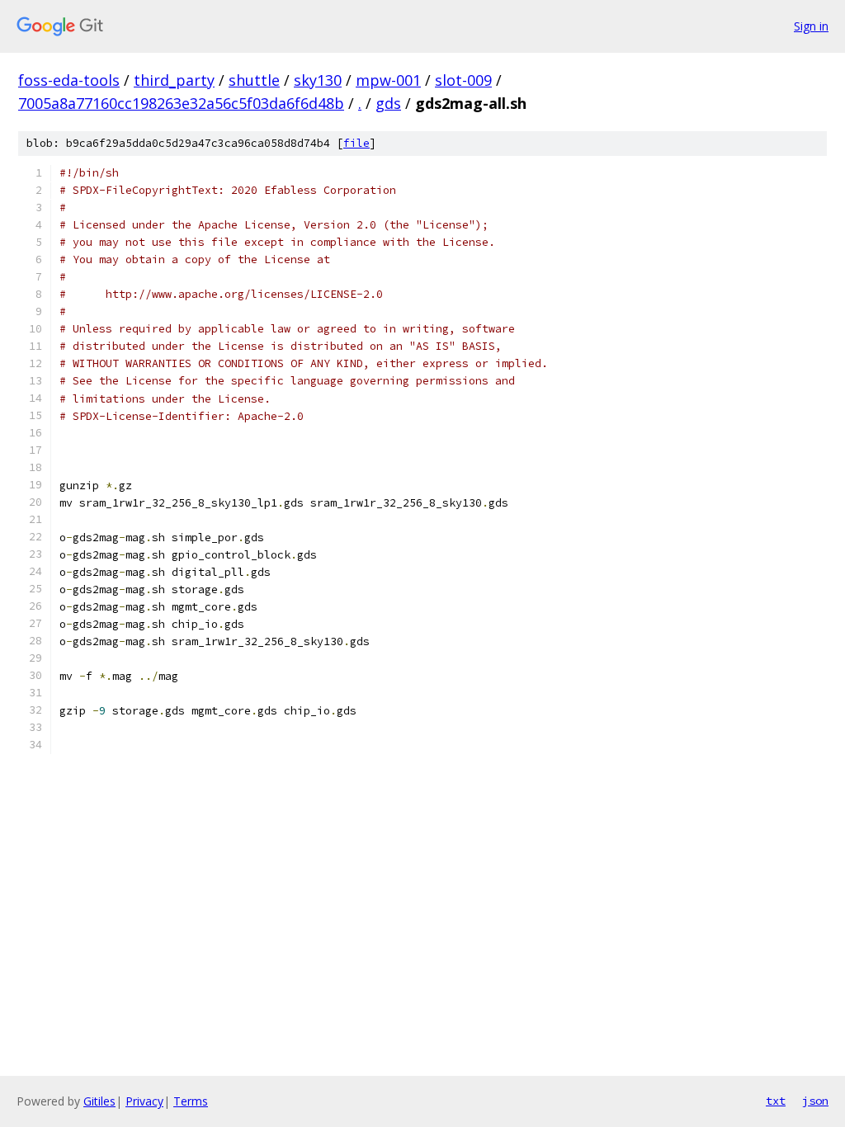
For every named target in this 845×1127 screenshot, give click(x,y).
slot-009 (463, 80)
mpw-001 (388, 80)
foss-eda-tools (69, 80)
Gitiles (99, 1101)
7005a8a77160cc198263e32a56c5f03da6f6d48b (181, 103)
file (356, 143)
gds (388, 103)
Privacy (144, 1101)
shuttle (254, 80)
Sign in (811, 26)
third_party (174, 80)
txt (776, 1100)
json (815, 1100)
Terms (190, 1101)
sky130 (318, 80)
